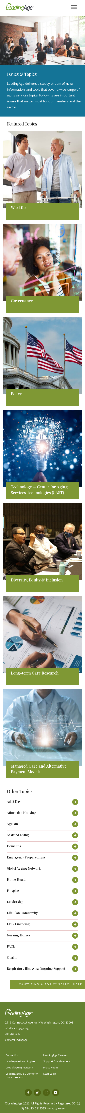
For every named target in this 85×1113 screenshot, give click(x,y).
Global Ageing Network (19, 1067)
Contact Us (12, 1055)
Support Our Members (56, 1061)
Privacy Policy (56, 1108)
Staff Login (49, 1073)
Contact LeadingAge (16, 1040)
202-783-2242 (12, 1034)
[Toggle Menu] (74, 7)
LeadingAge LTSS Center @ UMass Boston (22, 1075)
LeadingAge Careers (55, 1055)
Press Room (50, 1067)
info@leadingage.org (16, 1028)
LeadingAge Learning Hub (21, 1061)
